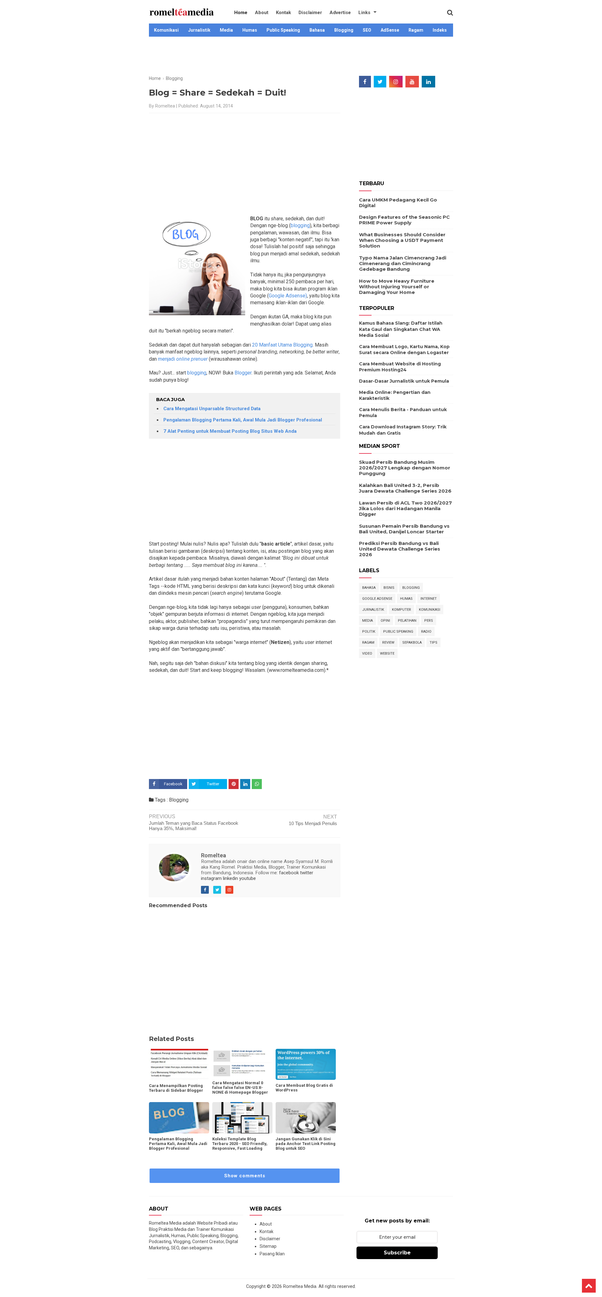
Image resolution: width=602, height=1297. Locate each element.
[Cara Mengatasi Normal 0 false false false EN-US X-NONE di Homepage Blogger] (242, 1063)
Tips (433, 643)
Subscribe (397, 1253)
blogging (300, 225)
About (261, 12)
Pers (428, 621)
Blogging (343, 30)
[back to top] (589, 1286)
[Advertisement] (301, 57)
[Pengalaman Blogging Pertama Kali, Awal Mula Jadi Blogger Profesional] (179, 1117)
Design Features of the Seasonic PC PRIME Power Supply (404, 220)
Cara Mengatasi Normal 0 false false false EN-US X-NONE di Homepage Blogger (240, 1087)
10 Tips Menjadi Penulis (313, 823)
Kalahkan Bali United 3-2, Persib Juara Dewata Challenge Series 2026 (405, 488)
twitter (306, 873)
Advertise (340, 12)
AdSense (390, 30)
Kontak (283, 12)
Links (364, 12)
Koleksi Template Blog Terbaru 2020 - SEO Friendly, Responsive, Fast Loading (239, 1144)
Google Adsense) (288, 296)
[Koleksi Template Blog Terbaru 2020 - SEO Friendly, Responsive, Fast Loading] (242, 1117)
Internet (428, 599)
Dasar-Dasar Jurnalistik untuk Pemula (404, 381)
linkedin (230, 878)
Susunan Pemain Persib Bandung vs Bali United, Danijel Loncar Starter (404, 529)
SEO (367, 30)
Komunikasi (166, 30)
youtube (247, 878)
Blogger (243, 373)
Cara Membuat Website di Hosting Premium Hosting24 (400, 367)
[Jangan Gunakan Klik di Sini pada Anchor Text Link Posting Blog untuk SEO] (306, 1117)
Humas (249, 30)
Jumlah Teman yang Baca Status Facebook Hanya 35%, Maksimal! (193, 825)
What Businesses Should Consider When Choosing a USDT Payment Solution (402, 240)
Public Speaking (283, 30)
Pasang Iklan (272, 1253)
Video (367, 653)
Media (226, 30)
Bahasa (317, 30)
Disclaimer (310, 12)
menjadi (183, 359)
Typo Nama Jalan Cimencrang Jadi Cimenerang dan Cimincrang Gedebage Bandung (402, 263)
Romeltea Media (299, 1286)
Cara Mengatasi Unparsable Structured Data (212, 408)
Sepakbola (412, 643)
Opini (385, 621)
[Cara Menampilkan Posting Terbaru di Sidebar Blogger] (179, 1064)
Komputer (401, 610)
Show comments (244, 1176)
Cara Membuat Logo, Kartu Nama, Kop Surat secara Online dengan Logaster (404, 350)
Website (387, 653)
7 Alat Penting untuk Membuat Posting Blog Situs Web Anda (230, 431)
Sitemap (268, 1246)
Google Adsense (377, 599)
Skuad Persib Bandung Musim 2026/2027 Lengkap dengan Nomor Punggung (404, 467)
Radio (426, 632)
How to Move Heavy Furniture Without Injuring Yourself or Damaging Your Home (396, 286)
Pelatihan (407, 621)
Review (388, 643)
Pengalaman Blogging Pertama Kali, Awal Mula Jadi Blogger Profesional (242, 420)
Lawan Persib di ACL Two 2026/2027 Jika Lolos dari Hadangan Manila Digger (405, 508)
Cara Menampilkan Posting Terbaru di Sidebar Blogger (176, 1088)
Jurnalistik (199, 30)
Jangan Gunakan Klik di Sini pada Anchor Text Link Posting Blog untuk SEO (305, 1144)
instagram (211, 878)
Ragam (416, 30)
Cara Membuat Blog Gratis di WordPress (304, 1087)
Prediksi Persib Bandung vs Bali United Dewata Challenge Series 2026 (399, 548)
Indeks (440, 30)
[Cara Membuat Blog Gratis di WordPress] (306, 1064)
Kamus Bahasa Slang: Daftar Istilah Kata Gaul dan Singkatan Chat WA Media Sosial (400, 329)
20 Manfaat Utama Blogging (282, 345)
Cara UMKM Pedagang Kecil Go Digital (398, 202)
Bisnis (388, 588)
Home (240, 12)
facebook (289, 873)
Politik (368, 632)
